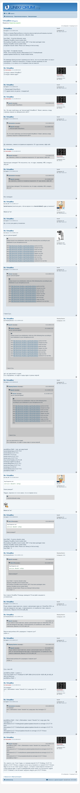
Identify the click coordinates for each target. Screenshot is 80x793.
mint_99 (10, 521)
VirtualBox (10, 21)
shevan (10, 274)
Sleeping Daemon (13, 386)
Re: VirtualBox (9, 68)
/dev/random (11, 123)
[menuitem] (6, 13)
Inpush (10, 103)
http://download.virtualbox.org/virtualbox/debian (21, 246)
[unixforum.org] (22, 7)
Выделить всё (9, 481)
